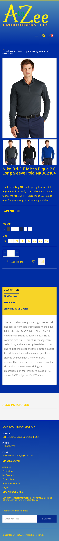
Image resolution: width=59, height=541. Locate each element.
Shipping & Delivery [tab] (16, 308)
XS (5, 241)
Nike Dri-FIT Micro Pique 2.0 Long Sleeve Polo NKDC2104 (29, 171)
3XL (40, 241)
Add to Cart (18, 261)
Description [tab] (11, 289)
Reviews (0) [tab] (10, 296)
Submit (46, 518)
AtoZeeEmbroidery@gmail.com (17, 455)
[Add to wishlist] (33, 261)
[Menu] (36, 36)
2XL (34, 241)
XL (29, 241)
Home (3, 49)
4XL (46, 241)
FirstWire (20, 534)
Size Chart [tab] (10, 302)
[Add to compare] (41, 261)
